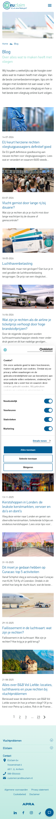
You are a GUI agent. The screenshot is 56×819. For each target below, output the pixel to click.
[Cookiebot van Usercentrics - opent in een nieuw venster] (40, 350)
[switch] (48, 410)
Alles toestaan (28, 450)
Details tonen (40, 440)
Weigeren (28, 467)
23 (38, 717)
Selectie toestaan (28, 458)
